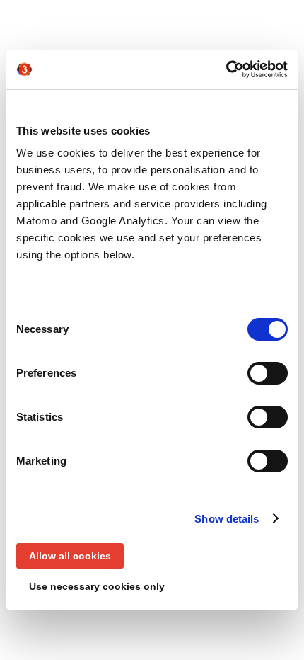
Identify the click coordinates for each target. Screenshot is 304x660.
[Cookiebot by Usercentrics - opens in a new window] (226, 69)
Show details (226, 519)
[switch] (267, 373)
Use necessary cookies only (97, 586)
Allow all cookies (70, 556)
